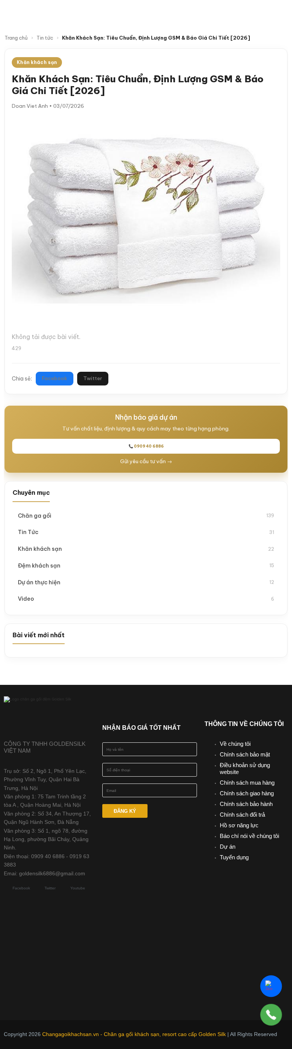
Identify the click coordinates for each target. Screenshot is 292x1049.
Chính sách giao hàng (247, 793)
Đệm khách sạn (146, 565)
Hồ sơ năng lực (239, 825)
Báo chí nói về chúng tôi (249, 836)
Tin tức (44, 38)
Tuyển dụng (234, 857)
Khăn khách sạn (146, 548)
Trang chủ (16, 38)
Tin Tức (146, 532)
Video (146, 598)
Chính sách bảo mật (245, 754)
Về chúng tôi (235, 743)
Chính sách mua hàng (247, 782)
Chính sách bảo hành (246, 804)
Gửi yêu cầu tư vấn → (146, 461)
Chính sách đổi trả (242, 814)
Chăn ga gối (146, 515)
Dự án (227, 846)
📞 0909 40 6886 (146, 446)
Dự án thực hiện (146, 582)
